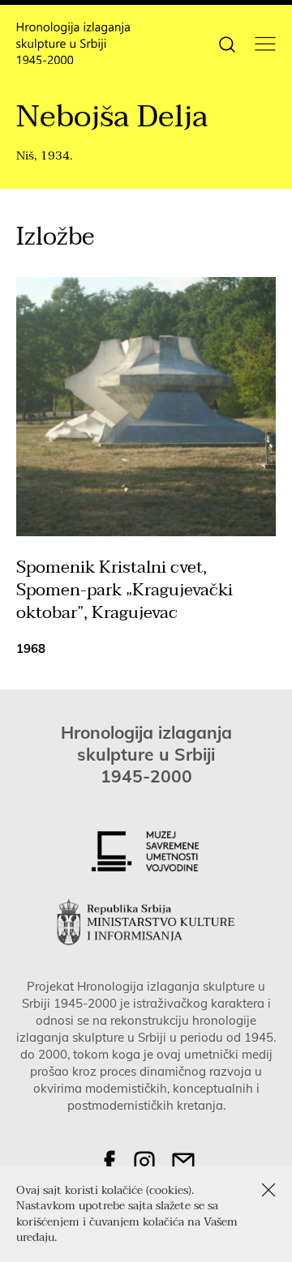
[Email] (183, 1161)
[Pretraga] (227, 43)
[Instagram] (144, 1161)
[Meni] (265, 44)
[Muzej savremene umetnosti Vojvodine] (146, 851)
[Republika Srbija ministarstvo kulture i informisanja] (146, 921)
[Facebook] (109, 1161)
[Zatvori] (268, 1190)
